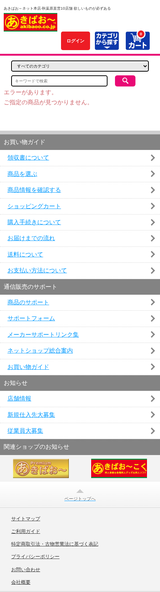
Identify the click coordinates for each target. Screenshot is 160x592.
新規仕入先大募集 (31, 415)
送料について (25, 254)
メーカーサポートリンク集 (43, 334)
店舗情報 (19, 398)
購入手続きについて (34, 222)
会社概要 (21, 582)
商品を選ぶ (22, 174)
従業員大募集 (25, 431)
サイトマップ (25, 518)
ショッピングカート (34, 206)
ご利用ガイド (25, 531)
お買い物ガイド (28, 367)
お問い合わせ (25, 569)
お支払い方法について (37, 270)
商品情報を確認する (34, 190)
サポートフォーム (31, 318)
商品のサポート (28, 302)
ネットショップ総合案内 (40, 350)
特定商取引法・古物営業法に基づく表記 (54, 544)
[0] (137, 46)
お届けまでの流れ (31, 238)
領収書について (28, 157)
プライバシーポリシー (35, 556)
